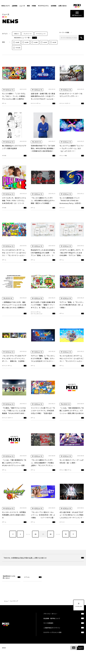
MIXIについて (5, 6)
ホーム (6, 601)
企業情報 (14, 6)
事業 (28, 6)
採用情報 (53, 6)
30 (50, 534)
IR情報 (34, 6)
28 (35, 534)
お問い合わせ (62, 6)
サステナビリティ (43, 6)
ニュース (22, 6)
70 (65, 534)
